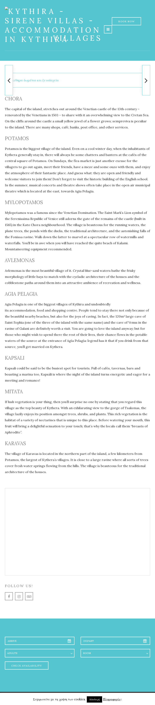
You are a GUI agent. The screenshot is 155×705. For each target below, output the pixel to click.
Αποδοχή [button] (94, 699)
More (77, 542)
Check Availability (26, 665)
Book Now (126, 21)
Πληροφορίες (112, 699)
